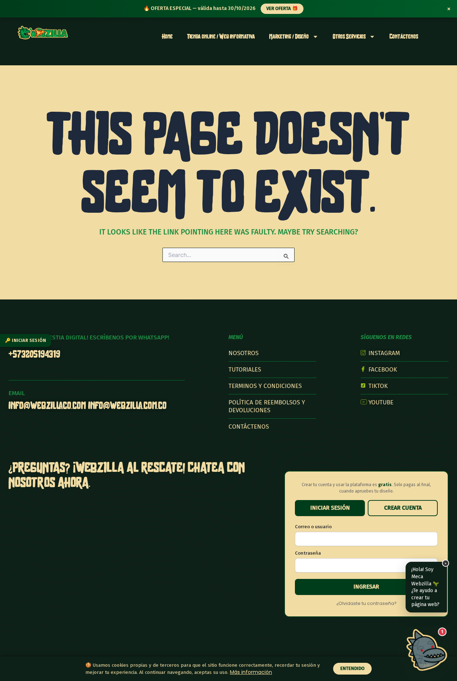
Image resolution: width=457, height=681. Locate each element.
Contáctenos (404, 36)
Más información (251, 672)
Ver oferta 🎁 (282, 8)
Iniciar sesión (330, 507)
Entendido (352, 668)
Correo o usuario (313, 526)
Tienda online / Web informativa (221, 36)
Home (167, 36)
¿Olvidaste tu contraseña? (366, 603)
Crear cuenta (403, 507)
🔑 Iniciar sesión (25, 340)
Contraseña (308, 553)
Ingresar (366, 586)
